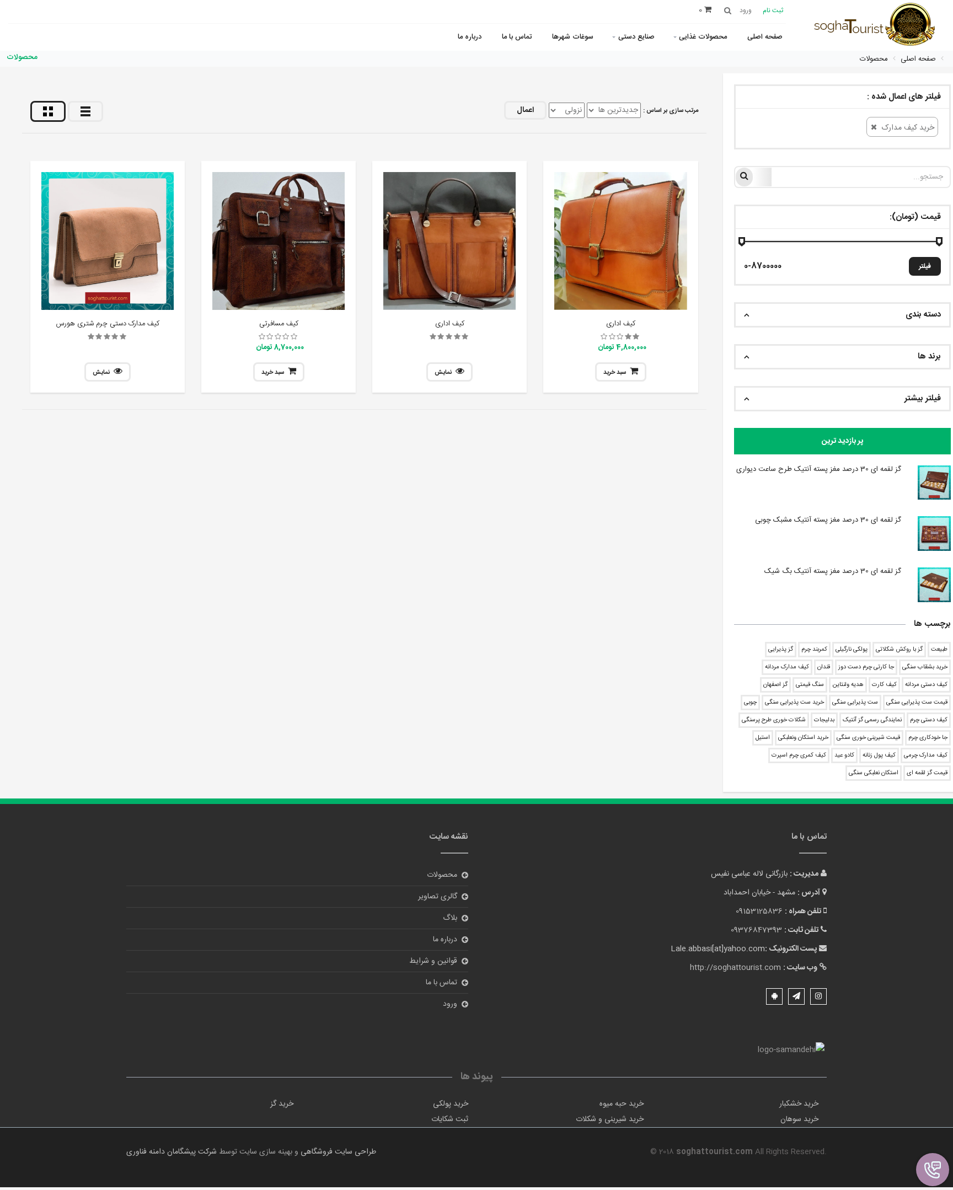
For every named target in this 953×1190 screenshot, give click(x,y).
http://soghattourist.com (735, 967)
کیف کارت (884, 685)
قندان (823, 667)
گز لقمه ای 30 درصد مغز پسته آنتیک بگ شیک (832, 571)
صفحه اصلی (765, 37)
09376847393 (756, 930)
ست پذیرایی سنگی (855, 702)
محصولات (442, 875)
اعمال (525, 110)
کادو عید (844, 755)
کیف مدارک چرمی (925, 755)
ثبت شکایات (449, 1119)
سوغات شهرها (572, 37)
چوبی (750, 702)
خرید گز (281, 1104)
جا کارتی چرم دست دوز (866, 667)
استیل (763, 738)
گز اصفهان (775, 685)
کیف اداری (620, 324)
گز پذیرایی (780, 650)
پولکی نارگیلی (852, 650)
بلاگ (450, 918)
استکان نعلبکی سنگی (873, 773)
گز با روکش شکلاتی (899, 650)
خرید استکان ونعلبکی (803, 738)
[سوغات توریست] (878, 26)
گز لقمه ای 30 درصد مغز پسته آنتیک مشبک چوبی (828, 520)
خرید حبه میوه (621, 1104)
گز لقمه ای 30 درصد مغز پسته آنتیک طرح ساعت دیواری (818, 469)
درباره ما (469, 37)
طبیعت (939, 650)
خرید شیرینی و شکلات (610, 1119)
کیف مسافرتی (278, 324)
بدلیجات (824, 720)
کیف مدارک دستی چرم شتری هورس (107, 324)
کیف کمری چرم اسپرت (799, 755)
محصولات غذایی (703, 37)
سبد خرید (614, 373)
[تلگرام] (796, 996)
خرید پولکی (450, 1104)
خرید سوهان (799, 1119)
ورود (450, 1004)
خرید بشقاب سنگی (924, 667)
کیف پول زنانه (879, 755)
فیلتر (925, 266)
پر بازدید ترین (842, 441)
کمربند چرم (814, 650)
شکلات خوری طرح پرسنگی (774, 720)
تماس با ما (517, 37)
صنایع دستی (636, 37)
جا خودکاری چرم (927, 738)
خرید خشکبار (798, 1104)
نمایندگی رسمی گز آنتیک (872, 720)
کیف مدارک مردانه (787, 667)
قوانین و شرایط (433, 961)
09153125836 (759, 911)
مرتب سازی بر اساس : (670, 111)
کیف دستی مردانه (926, 685)
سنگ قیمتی (810, 685)
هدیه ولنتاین (848, 685)
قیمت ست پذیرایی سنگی (916, 702)
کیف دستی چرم (928, 720)
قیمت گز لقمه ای (927, 773)
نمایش (443, 373)
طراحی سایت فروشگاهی (337, 1152)
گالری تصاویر (437, 896)
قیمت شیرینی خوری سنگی (868, 738)
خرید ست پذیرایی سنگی (794, 702)
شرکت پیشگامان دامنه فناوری (171, 1152)
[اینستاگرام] (818, 996)
